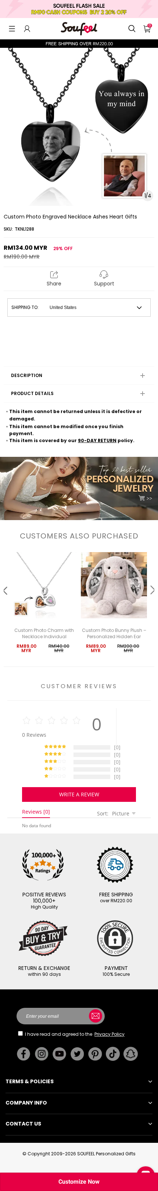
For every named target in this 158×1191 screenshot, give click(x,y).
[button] (12, 29)
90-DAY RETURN (97, 440)
